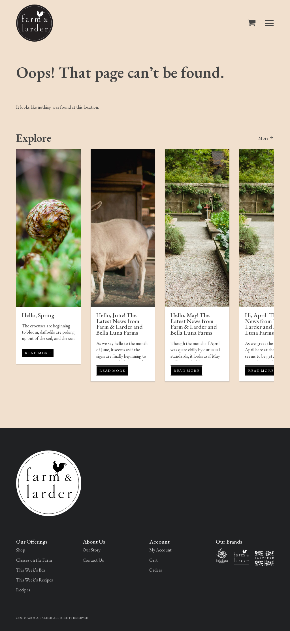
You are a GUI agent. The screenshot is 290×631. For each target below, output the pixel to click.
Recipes (23, 590)
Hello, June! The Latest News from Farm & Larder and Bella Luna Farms (119, 323)
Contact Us (93, 560)
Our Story (92, 550)
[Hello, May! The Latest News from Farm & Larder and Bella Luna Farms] (197, 228)
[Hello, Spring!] (48, 228)
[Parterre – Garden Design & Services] (264, 558)
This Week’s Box (30, 570)
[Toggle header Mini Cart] (252, 23)
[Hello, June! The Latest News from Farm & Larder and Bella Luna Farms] (123, 228)
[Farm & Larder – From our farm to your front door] (241, 556)
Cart (153, 560)
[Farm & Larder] (34, 23)
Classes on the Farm (34, 560)
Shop (20, 550)
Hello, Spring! (39, 315)
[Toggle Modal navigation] (269, 23)
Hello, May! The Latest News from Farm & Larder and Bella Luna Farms (193, 323)
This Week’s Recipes (34, 580)
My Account (160, 550)
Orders (155, 570)
